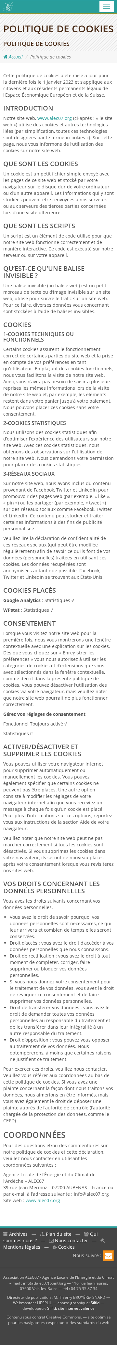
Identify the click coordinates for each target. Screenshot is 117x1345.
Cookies (66, 1247)
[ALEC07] (8, 6)
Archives (18, 1234)
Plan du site (58, 1234)
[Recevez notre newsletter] (108, 1255)
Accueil (15, 57)
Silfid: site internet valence (71, 1308)
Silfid (95, 1303)
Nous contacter (71, 1240)
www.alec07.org (54, 118)
